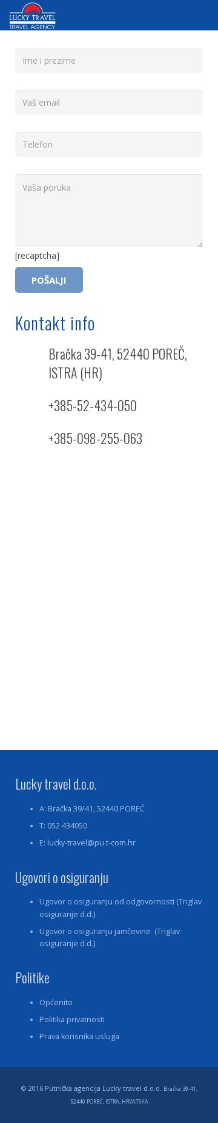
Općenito (56, 1002)
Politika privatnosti (72, 1019)
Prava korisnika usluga (79, 1036)
